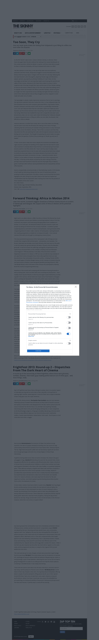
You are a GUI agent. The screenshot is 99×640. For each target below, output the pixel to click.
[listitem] (49, 314)
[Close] (76, 287)
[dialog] (49, 320)
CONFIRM (38, 350)
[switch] (69, 317)
